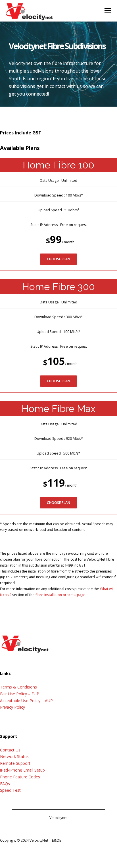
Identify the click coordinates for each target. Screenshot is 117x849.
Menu (107, 10)
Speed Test (10, 790)
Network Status (14, 756)
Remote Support (15, 763)
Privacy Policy (12, 707)
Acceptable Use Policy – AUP (26, 700)
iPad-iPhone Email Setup (22, 770)
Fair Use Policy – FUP (19, 693)
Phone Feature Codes (20, 777)
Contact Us (10, 750)
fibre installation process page (60, 594)
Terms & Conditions (18, 687)
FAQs (5, 783)
